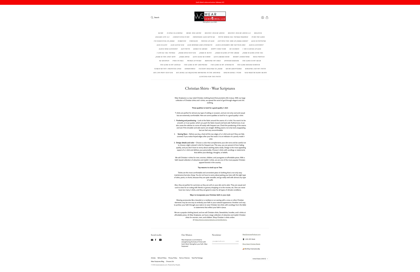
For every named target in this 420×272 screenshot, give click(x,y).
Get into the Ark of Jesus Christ (233, 41)
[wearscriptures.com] (210, 17)
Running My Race (213, 61)
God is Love (162, 45)
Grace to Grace (200, 49)
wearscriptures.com (161, 265)
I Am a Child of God (252, 49)
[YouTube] (160, 240)
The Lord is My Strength (222, 65)
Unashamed (190, 69)
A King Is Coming (175, 33)
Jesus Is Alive (205, 53)
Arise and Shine (193, 33)
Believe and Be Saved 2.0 (239, 33)
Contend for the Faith (210, 77)
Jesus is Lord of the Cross (227, 53)
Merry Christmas (241, 57)
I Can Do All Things (166, 53)
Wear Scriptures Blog (157, 261)
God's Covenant (256, 45)
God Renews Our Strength (199, 45)
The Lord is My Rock (251, 61)
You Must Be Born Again (256, 73)
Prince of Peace (194, 61)
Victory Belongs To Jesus (210, 69)
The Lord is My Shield (170, 65)
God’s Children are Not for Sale (230, 45)
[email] (152, 240)
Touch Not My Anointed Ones (167, 69)
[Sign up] (237, 241)
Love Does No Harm (201, 57)
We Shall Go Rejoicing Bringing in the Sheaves (198, 73)
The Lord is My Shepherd (195, 65)
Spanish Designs (231, 61)
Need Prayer (258, 57)
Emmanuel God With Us (204, 37)
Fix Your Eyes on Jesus (164, 41)
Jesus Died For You (187, 53)
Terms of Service (184, 258)
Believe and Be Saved (215, 33)
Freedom (193, 41)
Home (160, 33)
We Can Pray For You (163, 73)
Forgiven (182, 41)
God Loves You (177, 45)
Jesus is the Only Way (166, 57)
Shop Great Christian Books (251, 244)
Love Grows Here (222, 57)
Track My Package (197, 258)
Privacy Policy (172, 258)
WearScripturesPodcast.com (251, 234)
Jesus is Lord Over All (252, 53)
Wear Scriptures (234, 69)
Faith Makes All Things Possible (233, 37)
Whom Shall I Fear (232, 73)
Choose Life (170, 261)
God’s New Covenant (168, 49)
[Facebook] (155, 240)
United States (259, 259)
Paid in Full (178, 61)
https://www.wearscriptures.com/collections (211, 220)
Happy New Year (218, 49)
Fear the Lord (258, 37)
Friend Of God (207, 41)
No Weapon (164, 61)
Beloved (258, 33)
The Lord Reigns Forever (248, 65)
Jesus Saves (184, 57)
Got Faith (185, 49)
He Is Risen (234, 49)
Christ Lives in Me (181, 37)
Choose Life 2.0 (162, 37)
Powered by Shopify (174, 265)
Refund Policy (162, 258)
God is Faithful (258, 41)
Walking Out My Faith (255, 69)
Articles (153, 258)
